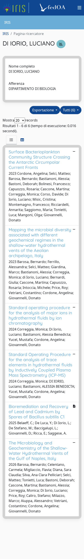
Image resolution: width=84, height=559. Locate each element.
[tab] (11, 139)
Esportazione (43, 110)
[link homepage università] (53, 8)
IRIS (6, 33)
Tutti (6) (69, 110)
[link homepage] (16, 8)
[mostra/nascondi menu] (79, 8)
